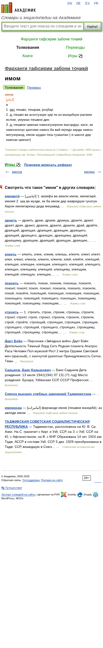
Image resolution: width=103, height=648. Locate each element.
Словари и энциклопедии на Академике (41, 17)
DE (78, 3)
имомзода (13, 408)
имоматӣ (12, 196)
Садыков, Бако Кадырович (28, 370)
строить (12, 312)
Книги (28, 56)
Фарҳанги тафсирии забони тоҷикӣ (51, 39)
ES (87, 3)
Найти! (92, 26)
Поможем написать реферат (48, 165)
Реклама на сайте (52, 480)
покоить (12, 283)
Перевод (34, 87)
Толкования (27, 47)
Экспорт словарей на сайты (18, 494)
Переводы (75, 47)
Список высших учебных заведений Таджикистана (48, 394)
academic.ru (18, 7)
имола (17, 172)
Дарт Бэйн (13, 341)
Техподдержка (31, 480)
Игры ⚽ (75, 56)
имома (89, 172)
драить (11, 220)
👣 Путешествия (11, 487)
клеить (11, 254)
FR (96, 3)
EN (70, 3)
